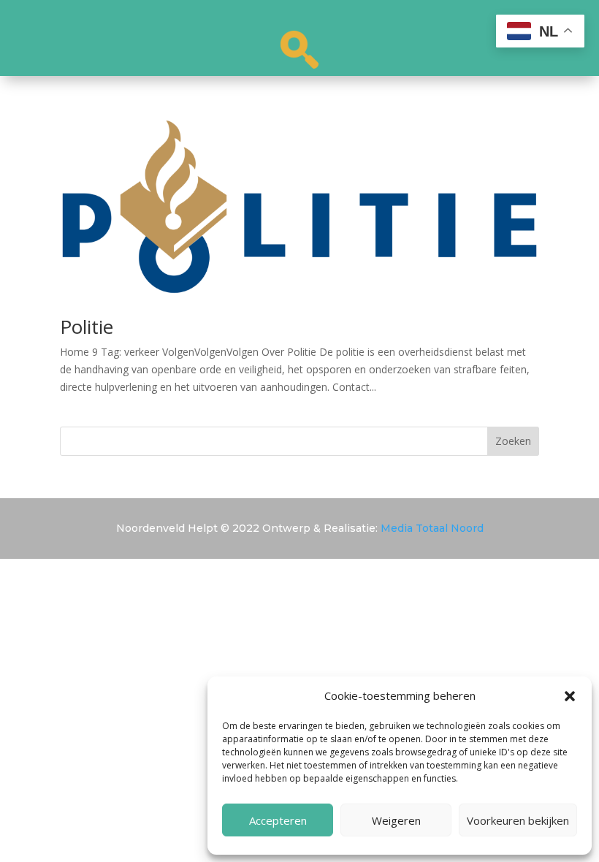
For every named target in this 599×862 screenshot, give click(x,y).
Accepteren (278, 820)
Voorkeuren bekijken (518, 820)
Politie (86, 326)
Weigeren (396, 820)
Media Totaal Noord (432, 528)
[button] (569, 696)
